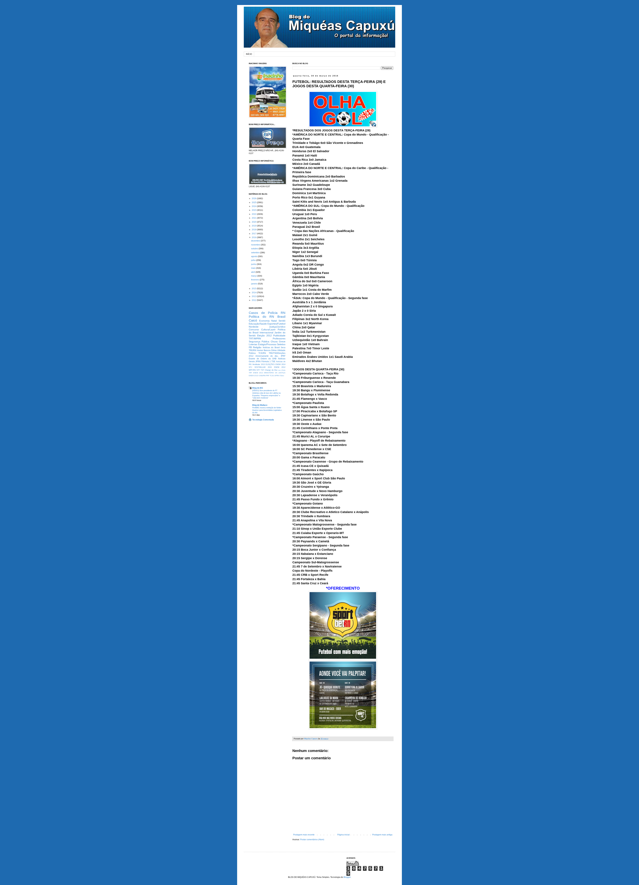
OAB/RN (262, 375)
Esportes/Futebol (276, 323)
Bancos (267, 350)
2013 (254, 296)
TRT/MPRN (255, 338)
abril (253, 272)
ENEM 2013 (258, 373)
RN (283, 313)
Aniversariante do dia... (267, 356)
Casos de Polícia (263, 313)
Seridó (282, 320)
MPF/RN (252, 370)
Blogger (347, 877)
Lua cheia (281, 370)
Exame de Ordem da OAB (262, 358)
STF (258, 370)
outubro (255, 248)
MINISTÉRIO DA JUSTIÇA (274, 373)
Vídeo (281, 375)
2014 (254, 292)
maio (253, 268)
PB (250, 347)
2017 (254, 233)
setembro (255, 252)
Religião (257, 347)
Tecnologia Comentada (263, 420)
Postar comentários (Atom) (312, 839)
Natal (274, 320)
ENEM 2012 (280, 367)
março (254, 276)
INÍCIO (249, 54)
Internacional (266, 332)
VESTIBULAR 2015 (263, 367)
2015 (254, 288)
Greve (282, 341)
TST (262, 370)
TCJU (272, 375)
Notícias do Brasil (271, 347)
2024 (254, 206)
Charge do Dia (271, 370)
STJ (250, 367)
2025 (254, 202)
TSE (273, 361)
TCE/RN (262, 353)
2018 (254, 229)
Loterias (253, 344)
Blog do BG (257, 388)
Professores (279, 338)
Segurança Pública (259, 341)
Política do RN (261, 316)
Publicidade (279, 335)
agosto (254, 256)
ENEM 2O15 (253, 375)
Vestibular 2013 (258, 364)
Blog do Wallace (259, 405)
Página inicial (343, 835)
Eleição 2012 (264, 335)
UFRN (276, 375)
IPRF (283, 356)
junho (254, 264)
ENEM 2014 (280, 364)
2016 (254, 237)
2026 (254, 198)
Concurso (254, 329)
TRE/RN (252, 350)
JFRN (258, 361)
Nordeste (253, 326)
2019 (254, 226)
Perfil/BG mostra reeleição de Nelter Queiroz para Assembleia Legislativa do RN (267, 410)
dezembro (256, 241)
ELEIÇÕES (270, 364)
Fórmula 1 (266, 361)
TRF (250, 373)
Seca (283, 347)
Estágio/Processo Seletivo (272, 344)
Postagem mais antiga (382, 835)
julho (253, 260)
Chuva (274, 341)
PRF (267, 375)
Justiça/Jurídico (277, 326)
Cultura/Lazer (268, 329)
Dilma (274, 350)
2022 (254, 214)
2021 (254, 218)
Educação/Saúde (258, 323)
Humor (260, 350)
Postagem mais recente (304, 835)
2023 (254, 210)
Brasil (281, 316)
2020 (254, 222)
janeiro (254, 284)
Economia (264, 320)
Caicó (253, 320)
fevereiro (255, 280)
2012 (254, 300)
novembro (256, 245)
